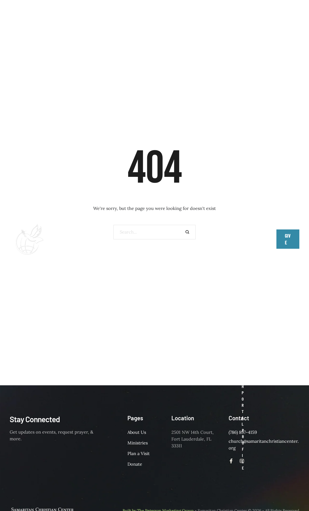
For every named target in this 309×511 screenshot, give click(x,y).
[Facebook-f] (250, 236)
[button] (245, 89)
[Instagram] (250, 241)
